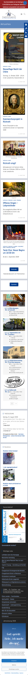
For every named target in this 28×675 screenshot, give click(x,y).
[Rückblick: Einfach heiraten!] (9, 458)
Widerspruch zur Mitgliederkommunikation (14, 582)
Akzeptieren (14, 660)
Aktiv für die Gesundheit (8, 610)
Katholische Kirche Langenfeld (10, 579)
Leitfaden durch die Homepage (10, 555)
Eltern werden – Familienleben (10, 596)
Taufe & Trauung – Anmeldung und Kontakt (14, 565)
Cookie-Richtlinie (7, 673)
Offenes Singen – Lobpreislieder (10, 204)
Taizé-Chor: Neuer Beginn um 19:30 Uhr (14, 251)
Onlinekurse (5, 616)
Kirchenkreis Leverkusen (9, 576)
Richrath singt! (9, 163)
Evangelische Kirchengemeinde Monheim (13, 570)
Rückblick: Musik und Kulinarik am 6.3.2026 (12, 484)
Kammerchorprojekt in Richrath (12, 120)
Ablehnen (14, 665)
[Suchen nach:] (24, 14)
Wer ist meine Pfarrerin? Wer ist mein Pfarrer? (12, 561)
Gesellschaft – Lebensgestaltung (11, 605)
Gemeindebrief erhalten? (9, 545)
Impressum (21, 673)
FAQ (3, 568)
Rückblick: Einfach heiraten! (10, 451)
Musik (9, 66)
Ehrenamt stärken (7, 613)
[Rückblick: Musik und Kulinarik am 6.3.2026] (9, 493)
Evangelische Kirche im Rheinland (11, 573)
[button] (14, 269)
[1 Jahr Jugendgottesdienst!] (9, 475)
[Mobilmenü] (21, 14)
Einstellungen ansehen (14, 669)
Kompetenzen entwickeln (9, 602)
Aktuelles (5, 66)
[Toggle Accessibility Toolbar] (25, 3)
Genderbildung (6, 608)
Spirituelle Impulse (11, 247)
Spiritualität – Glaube (8, 599)
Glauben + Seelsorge (18, 246)
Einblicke (10, 200)
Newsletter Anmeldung (8, 557)
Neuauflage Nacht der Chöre (12, 70)
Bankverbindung (6, 585)
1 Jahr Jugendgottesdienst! (10, 467)
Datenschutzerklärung (15, 673)
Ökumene (19, 200)
